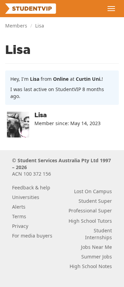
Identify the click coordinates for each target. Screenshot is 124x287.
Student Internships (98, 234)
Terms (19, 216)
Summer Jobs (96, 256)
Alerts (18, 206)
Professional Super (90, 210)
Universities (25, 197)
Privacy (20, 226)
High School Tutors (90, 221)
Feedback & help (31, 187)
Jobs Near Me (96, 247)
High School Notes (91, 266)
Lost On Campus (93, 191)
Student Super (95, 201)
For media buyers (32, 235)
